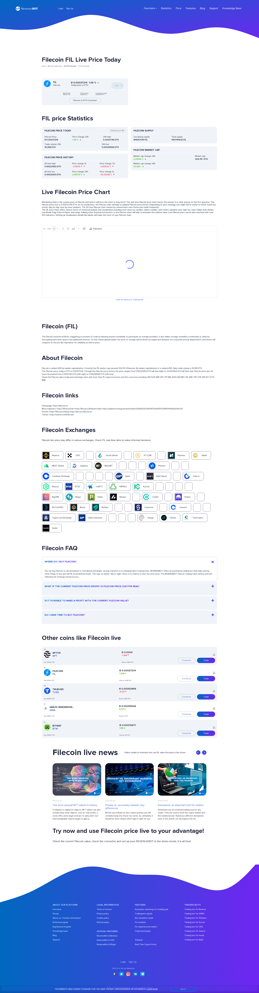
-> (71, 66)
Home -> (44, 66)
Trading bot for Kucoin (194, 922)
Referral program (60, 922)
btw (55, 728)
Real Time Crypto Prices (145, 944)
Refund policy (103, 922)
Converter (186, 660)
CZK (186, 377)
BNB (44, 380)
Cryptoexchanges (143, 931)
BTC (208, 377)
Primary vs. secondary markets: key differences (124, 807)
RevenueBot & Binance (107, 936)
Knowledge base (60, 931)
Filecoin (57, 671)
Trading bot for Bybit (193, 939)
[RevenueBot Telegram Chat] (142, 974)
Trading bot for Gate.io (194, 931)
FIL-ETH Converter (83, 66)
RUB (174, 377)
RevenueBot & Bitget (106, 944)
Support (213, 8)
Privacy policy (103, 913)
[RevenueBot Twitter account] (121, 974)
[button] (198, 752)
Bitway (57, 725)
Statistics (166, 8)
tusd (55, 692)
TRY (195, 377)
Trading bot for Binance (195, 909)
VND (191, 377)
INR (182, 377)
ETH (212, 377)
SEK (203, 377)
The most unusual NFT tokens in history (75, 805)
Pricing (56, 913)
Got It (183, 989)
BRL (169, 377)
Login (60, 8)
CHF (199, 377)
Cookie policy (103, 918)
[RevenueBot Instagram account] (128, 974)
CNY (162, 377)
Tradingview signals (143, 913)
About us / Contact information (67, 918)
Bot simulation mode (144, 918)
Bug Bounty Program (62, 927)
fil (54, 674)
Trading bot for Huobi (194, 935)
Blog (202, 8)
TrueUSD (58, 689)
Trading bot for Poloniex (195, 918)
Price (178, 8)
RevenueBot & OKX (106, 940)
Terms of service (104, 909)
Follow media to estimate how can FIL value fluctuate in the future (154, 752)
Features (191, 8)
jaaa (52, 710)
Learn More (152, 989)
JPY (166, 377)
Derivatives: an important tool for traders (181, 805)
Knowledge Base (231, 8)
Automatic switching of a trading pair (151, 909)
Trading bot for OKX (193, 927)
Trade (206, 660)
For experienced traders (146, 927)
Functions (57, 909)
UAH (178, 377)
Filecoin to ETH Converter (85, 100)
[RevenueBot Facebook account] (114, 974)
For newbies (140, 922)
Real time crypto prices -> (55, 66)
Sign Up (69, 8)
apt (54, 655)
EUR (153, 377)
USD (149, 377)
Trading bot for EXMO (194, 913)
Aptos (56, 652)
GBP (157, 377)
